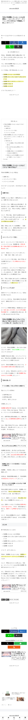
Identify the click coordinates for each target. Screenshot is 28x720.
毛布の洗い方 (9, 140)
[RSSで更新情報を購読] (14, 647)
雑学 (8, 599)
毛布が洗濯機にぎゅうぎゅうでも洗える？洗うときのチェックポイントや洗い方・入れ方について (14, 136)
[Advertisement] (14, 28)
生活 (4, 599)
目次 (12, 121)
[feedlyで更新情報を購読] (20, 643)
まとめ (5, 159)
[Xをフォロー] (7, 643)
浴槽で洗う (8, 128)
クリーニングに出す (10, 132)
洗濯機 (17, 599)
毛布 (12, 599)
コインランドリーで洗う (11, 130)
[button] (18, 47)
